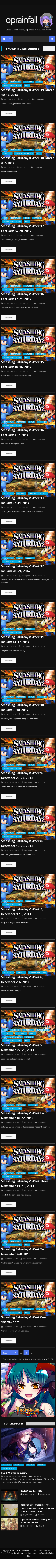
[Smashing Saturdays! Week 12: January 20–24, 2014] (28, 548)
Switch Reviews (8, 1468)
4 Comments (42, 850)
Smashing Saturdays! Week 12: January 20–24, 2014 (23, 568)
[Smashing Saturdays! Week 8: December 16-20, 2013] (28, 823)
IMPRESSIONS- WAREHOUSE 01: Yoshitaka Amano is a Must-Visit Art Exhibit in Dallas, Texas (37, 1508)
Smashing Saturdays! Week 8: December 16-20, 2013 (22, 843)
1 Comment (37, 167)
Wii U (27, 85)
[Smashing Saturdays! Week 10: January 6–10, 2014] (28, 687)
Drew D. (41, 1526)
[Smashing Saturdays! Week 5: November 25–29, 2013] (28, 1027)
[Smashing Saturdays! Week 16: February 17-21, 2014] (28, 276)
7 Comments (43, 1190)
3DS (5, 82)
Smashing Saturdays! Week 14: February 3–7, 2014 (23, 432)
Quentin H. (42, 1515)
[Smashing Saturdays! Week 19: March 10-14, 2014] (28, 72)
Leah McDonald (46, 1494)
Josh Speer (25, 99)
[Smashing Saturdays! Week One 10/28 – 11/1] (28, 1299)
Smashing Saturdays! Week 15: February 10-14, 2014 (23, 364)
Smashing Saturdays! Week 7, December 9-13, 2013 (22, 911)
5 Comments (38, 235)
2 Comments (39, 99)
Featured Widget (44, 286)
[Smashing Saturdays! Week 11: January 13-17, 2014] (28, 619)
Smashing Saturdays (12, 85)
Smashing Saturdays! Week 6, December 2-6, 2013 (22, 979)
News (39, 82)
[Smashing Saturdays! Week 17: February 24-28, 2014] (28, 208)
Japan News (20, 1033)
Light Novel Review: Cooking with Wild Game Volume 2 (36, 1521)
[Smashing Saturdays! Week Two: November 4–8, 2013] (28, 1231)
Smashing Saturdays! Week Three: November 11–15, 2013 (25, 1183)
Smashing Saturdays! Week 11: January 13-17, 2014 (23, 639)
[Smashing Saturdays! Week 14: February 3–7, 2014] (28, 412)
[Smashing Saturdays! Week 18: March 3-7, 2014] (28, 140)
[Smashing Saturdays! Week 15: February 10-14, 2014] (28, 344)
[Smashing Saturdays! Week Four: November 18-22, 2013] (28, 1095)
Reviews (30, 1465)
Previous (6, 1352)
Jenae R (23, 1476)
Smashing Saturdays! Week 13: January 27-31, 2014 (23, 500)
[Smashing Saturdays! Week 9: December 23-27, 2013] (28, 755)
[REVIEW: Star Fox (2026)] (9, 1496)
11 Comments (42, 1258)
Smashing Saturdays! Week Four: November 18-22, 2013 (24, 1115)
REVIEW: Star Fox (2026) (32, 1491)
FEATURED (28, 82)
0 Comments (42, 782)
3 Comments (40, 439)
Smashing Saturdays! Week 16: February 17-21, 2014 (23, 296)
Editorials (15, 82)
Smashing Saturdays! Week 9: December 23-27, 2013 (22, 775)
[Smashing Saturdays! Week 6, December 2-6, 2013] (28, 959)
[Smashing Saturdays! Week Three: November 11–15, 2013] (28, 1163)
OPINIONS (7, 153)
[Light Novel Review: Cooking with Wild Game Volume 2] (9, 1524)
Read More (9, 113)
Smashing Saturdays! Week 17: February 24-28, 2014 (23, 228)
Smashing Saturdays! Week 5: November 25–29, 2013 (22, 1047)
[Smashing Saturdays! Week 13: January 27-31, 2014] (28, 480)
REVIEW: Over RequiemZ (14, 1473)
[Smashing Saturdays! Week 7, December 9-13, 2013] (28, 891)
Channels (15, 1030)
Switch (41, 1465)
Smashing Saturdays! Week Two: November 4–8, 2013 (24, 1251)
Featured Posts (14, 1423)
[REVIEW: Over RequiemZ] (28, 1445)
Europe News (42, 1030)
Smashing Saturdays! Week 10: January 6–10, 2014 (23, 707)
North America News (12, 1037)
